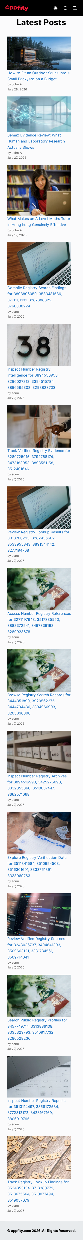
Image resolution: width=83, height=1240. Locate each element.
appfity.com (21, 1230)
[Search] (66, 8)
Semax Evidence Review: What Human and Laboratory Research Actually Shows (36, 141)
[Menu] (75, 8)
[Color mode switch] (55, 8)
